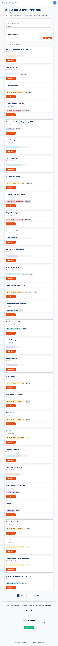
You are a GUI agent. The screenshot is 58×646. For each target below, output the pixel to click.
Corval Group (10, 140)
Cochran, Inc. (10, 413)
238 (33, 595)
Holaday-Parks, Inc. (12, 449)
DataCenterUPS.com (21, 634)
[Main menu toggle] (55, 2)
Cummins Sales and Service (15, 194)
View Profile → (10, 60)
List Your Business (47, 605)
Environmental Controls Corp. (16, 249)
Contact (33, 634)
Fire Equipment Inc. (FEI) (14, 467)
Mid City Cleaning (12, 67)
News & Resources (32, 605)
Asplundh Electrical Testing (15, 485)
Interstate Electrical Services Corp (17, 558)
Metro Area (9, 26)
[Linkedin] (31, 610)
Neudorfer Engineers (13, 340)
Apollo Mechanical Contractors (16, 322)
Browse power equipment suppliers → (38, 15)
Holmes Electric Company (14, 394)
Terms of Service (40, 642)
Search (47, 38)
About (39, 605)
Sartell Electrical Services (14, 540)
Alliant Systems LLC (12, 267)
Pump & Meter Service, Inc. (15, 104)
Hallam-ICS (10, 504)
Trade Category (10, 32)
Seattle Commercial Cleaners (16, 304)
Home (8, 605)
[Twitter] (26, 610)
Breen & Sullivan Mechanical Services (18, 576)
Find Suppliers (23, 605)
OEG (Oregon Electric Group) (15, 285)
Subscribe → (29, 627)
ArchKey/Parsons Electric (14, 176)
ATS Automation (11, 358)
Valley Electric (11, 376)
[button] (51, 3)
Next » (38, 595)
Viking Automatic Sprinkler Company (18, 49)
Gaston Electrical (12, 522)
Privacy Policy (33, 642)
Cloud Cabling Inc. (12, 85)
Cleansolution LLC (12, 231)
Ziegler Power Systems (13, 213)
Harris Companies (12, 158)
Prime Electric (10, 431)
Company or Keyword (12, 20)
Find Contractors (15, 605)
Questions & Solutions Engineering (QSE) (19, 122)
